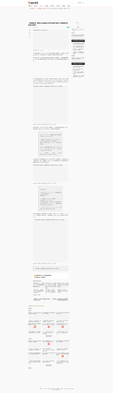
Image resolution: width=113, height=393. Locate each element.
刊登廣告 (41, 388)
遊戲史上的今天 (67, 8)
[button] (83, 2)
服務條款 (52, 388)
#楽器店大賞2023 (53, 134)
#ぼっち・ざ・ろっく (44, 134)
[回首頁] (33, 2)
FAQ (44, 388)
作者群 (68, 5)
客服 (45, 388)
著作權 (55, 388)
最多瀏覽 (73, 55)
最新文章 (73, 32)
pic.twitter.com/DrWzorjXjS (46, 150)
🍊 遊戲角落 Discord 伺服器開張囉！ (43, 275)
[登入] (82, 2)
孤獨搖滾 (35, 294)
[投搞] (78, 2)
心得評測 (35, 5)
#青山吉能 (58, 201)
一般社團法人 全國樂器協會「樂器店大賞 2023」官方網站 (47, 268)
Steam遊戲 (50, 8)
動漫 (39, 294)
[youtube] (80, 2)
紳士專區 (52, 5)
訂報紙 (65, 388)
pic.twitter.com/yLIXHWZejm (46, 205)
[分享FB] (29, 30)
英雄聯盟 (40, 8)
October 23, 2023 (53, 154)
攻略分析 (30, 5)
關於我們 (68, 388)
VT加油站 (58, 5)
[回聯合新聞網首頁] (29, 2)
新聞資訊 (41, 5)
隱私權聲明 (58, 388)
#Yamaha (59, 148)
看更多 (49, 365)
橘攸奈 (45, 8)
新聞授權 (48, 388)
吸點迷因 (56, 8)
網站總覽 (72, 388)
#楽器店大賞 (50, 148)
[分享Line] (29, 33)
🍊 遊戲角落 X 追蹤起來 (40, 277)
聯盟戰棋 (61, 8)
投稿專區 (63, 5)
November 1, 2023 (51, 208)
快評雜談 (46, 5)
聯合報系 (62, 388)
